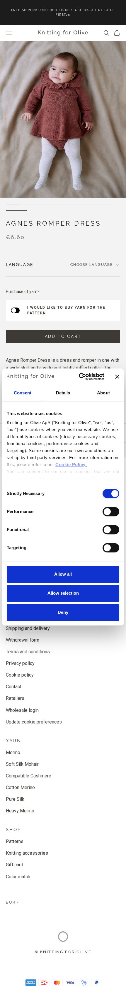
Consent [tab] (22, 392)
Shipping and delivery (28, 628)
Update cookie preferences (34, 722)
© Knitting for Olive (63, 952)
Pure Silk (15, 799)
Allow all (63, 574)
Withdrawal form (22, 640)
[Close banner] (117, 377)
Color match (18, 876)
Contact (13, 686)
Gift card (14, 864)
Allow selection (63, 593)
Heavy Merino (20, 811)
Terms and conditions (28, 651)
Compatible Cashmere (28, 776)
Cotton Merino (20, 787)
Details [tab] (63, 392)
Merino (13, 752)
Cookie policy (20, 675)
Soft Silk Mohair (22, 764)
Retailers (15, 698)
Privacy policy (20, 663)
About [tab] (103, 392)
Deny (63, 612)
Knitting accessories (27, 853)
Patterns (14, 841)
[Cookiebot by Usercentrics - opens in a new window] (79, 376)
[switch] (111, 511)
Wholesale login (22, 710)
